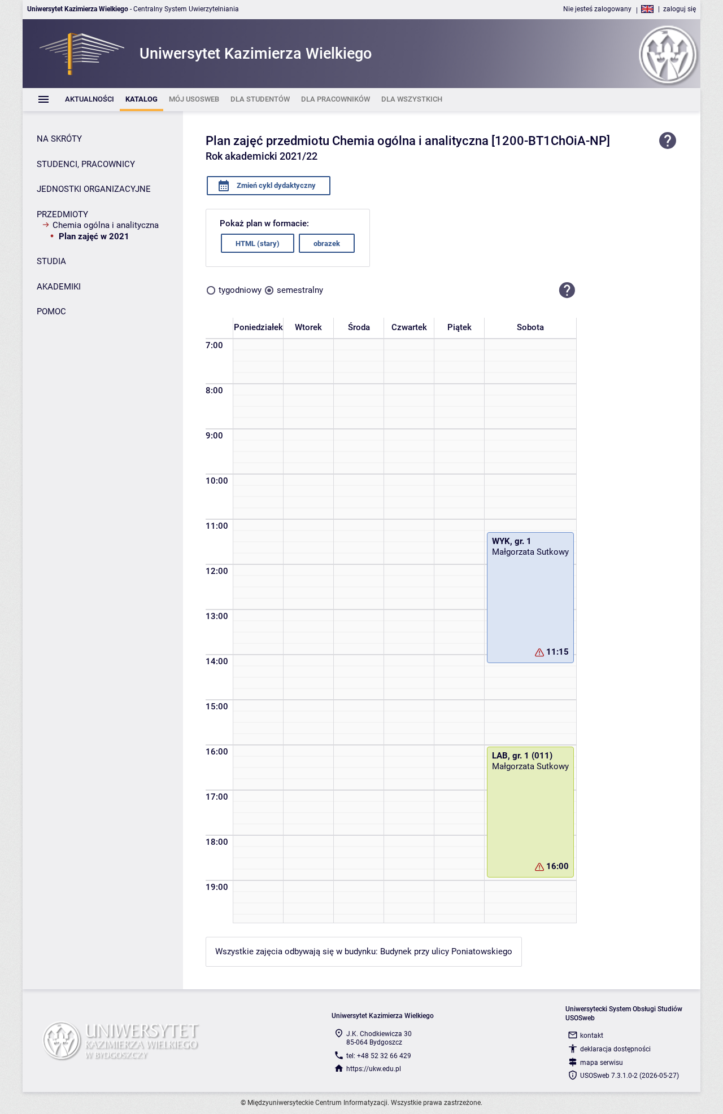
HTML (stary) (258, 243)
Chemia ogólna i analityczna (106, 225)
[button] (567, 290)
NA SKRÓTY (59, 139)
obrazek (326, 243)
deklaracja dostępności (615, 1049)
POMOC (51, 311)
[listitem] (89, 99)
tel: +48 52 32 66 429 (378, 1056)
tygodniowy (240, 290)
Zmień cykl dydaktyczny (275, 185)
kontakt (591, 1036)
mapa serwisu (601, 1063)
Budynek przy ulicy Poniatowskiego (446, 951)
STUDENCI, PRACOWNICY (86, 164)
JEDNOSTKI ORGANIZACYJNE (94, 189)
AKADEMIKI (59, 287)
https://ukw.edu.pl (373, 1069)
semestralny (300, 290)
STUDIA (51, 261)
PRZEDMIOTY (62, 214)
